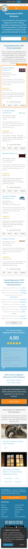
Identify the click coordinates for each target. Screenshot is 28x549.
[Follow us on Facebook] (6, 522)
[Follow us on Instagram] (14, 522)
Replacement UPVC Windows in (14, 288)
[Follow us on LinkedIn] (17, 522)
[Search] (24, 38)
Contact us (4, 512)
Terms (16, 514)
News (2, 514)
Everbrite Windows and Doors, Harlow (13, 352)
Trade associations (19, 505)
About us (3, 505)
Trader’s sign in (23, 5)
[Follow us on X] (10, 522)
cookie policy (19, 539)
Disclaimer (17, 512)
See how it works (14, 497)
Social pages (4, 516)
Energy (17, 478)
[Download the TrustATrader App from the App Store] (19, 527)
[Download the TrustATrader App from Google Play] (9, 527)
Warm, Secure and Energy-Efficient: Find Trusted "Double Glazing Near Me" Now (12, 471)
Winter (5, 448)
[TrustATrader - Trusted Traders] (4, 7)
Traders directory (19, 509)
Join (18, 1)
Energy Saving (8, 482)
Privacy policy (18, 507)
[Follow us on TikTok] (21, 522)
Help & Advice (5, 509)
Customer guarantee (20, 516)
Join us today (14, 401)
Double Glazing (8, 478)
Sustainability (17, 482)
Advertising (4, 507)
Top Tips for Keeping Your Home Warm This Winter (13, 442)
